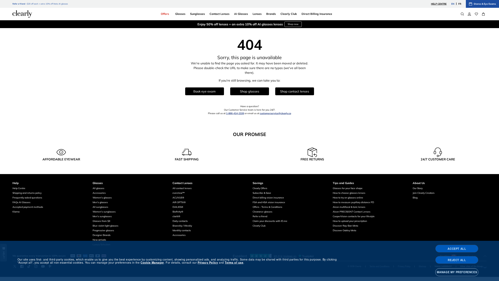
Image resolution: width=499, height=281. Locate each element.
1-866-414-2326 (235, 113)
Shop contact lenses (294, 91)
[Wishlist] (476, 14)
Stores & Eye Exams (485, 3)
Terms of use (234, 262)
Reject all (457, 260)
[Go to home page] (22, 14)
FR (459, 3)
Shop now (293, 24)
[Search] (462, 14)
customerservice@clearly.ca (275, 113)
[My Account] (469, 14)
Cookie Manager (152, 262)
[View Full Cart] (483, 14)
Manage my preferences (457, 272)
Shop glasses (249, 91)
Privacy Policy (208, 262)
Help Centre (439, 3)
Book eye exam (204, 91)
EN (452, 3)
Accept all (457, 249)
